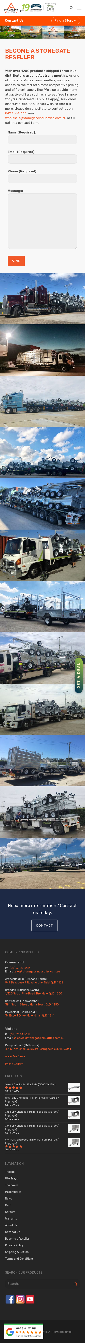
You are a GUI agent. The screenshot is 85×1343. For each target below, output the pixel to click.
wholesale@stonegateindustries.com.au (35, 118)
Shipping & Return (17, 1252)
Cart (8, 1205)
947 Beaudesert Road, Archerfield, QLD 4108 (34, 982)
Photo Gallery (14, 1064)
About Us (11, 1225)
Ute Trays (11, 1178)
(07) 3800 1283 (20, 968)
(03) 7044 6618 (20, 1034)
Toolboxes (12, 1185)
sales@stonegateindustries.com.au (36, 971)
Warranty (11, 1218)
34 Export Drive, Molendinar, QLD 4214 (29, 1015)
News (8, 1198)
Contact (44, 925)
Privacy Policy (14, 1245)
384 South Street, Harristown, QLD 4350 (32, 1004)
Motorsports (13, 1192)
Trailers (10, 1172)
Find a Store (64, 20)
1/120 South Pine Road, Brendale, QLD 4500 (33, 993)
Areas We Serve (15, 1056)
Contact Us (14, 20)
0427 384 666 (15, 113)
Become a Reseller (17, 1238)
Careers (10, 1212)
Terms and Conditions (19, 1258)
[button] (76, 7)
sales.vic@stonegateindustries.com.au (38, 1038)
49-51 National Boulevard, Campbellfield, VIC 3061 (38, 1049)
